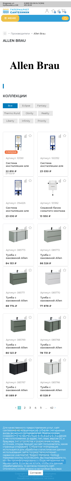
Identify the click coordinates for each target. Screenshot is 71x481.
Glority (29, 113)
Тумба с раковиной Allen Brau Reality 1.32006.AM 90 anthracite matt (17, 388)
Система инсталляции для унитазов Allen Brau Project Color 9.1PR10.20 (17, 164)
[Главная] (5, 33)
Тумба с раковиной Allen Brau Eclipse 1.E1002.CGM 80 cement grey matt (18, 346)
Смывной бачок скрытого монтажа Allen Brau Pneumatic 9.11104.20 (52, 209)
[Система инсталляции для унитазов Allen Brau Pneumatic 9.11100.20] (18, 188)
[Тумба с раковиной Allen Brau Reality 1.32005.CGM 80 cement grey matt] (52, 325)
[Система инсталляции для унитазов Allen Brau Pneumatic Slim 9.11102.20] (52, 143)
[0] (58, 10)
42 (51, 407)
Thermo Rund (12, 113)
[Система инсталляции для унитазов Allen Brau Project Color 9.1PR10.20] (18, 143)
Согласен (35, 472)
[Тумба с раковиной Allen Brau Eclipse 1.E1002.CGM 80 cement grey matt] (18, 325)
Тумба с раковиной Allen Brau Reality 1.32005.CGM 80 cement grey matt (52, 346)
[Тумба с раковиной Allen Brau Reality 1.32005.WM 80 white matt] (52, 367)
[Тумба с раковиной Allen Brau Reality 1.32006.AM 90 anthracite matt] (18, 367)
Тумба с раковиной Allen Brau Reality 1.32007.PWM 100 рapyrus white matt (17, 256)
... (46, 407)
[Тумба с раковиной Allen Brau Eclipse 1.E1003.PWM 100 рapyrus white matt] (52, 235)
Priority (42, 120)
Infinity (26, 120)
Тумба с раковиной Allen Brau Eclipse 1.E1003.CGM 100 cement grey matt (18, 298)
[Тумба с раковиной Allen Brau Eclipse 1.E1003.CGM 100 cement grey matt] (18, 277)
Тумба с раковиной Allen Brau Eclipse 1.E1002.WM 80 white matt (51, 298)
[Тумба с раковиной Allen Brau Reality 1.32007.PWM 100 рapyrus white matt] (18, 235)
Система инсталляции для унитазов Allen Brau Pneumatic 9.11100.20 (17, 209)
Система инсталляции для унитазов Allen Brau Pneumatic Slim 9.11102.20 (51, 164)
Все (10, 105)
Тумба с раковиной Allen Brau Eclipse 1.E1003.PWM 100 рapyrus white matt (51, 256)
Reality (45, 113)
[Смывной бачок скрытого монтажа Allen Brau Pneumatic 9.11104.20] (52, 188)
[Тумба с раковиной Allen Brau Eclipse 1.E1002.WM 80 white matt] (52, 277)
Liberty (10, 120)
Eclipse (26, 105)
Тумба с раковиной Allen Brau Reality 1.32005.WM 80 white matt (51, 388)
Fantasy (41, 105)
